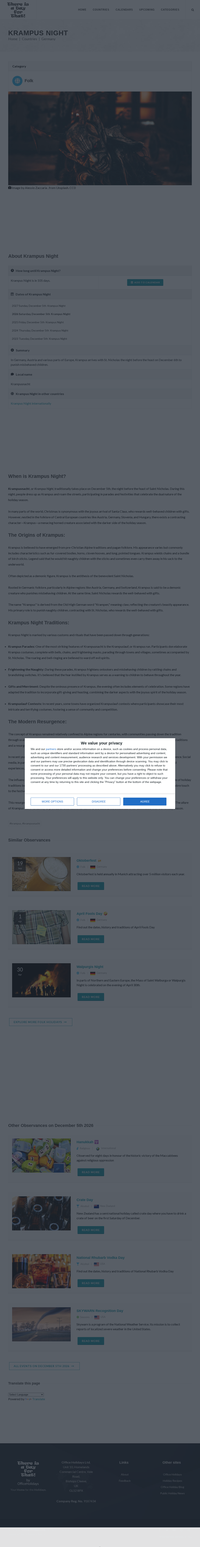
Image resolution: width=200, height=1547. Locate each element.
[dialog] (100, 773)
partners (51, 749)
